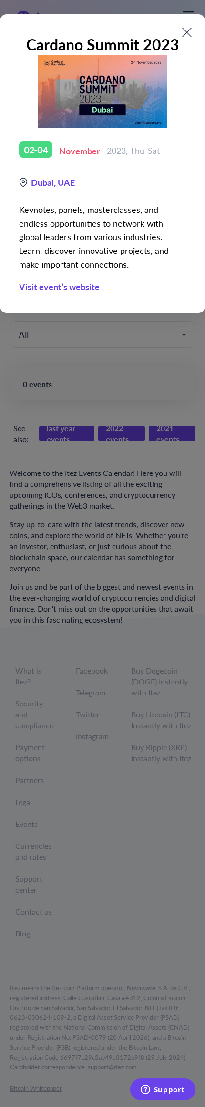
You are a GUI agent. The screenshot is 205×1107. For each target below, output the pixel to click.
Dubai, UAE (53, 182)
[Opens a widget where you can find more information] (162, 1090)
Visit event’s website (59, 286)
